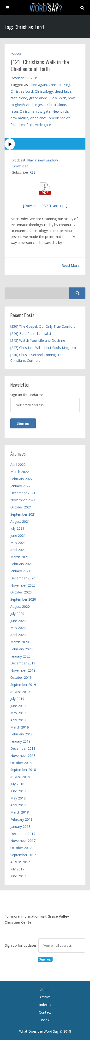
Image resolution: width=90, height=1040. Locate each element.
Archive (45, 997)
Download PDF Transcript (45, 205)
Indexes (45, 1004)
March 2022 (19, 471)
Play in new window (42, 160)
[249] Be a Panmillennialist (30, 333)
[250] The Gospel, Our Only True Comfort (42, 326)
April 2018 (18, 805)
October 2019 (21, 677)
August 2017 (20, 862)
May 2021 (18, 542)
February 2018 (21, 819)
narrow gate (40, 111)
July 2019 (17, 698)
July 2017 (17, 869)
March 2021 (19, 557)
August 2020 (20, 606)
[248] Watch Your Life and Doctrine (37, 340)
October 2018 (21, 762)
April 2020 (18, 635)
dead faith (63, 91)
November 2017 (23, 840)
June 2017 (18, 876)
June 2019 (18, 705)
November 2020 (23, 585)
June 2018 (18, 791)
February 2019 (21, 734)
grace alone (38, 98)
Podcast (17, 53)
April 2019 (18, 720)
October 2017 (21, 847)
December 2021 (22, 493)
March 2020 (19, 642)
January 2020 (20, 656)
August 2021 (20, 521)
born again (38, 84)
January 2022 (20, 486)
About (45, 989)
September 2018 (23, 769)
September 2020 (23, 599)
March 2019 (19, 727)
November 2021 (23, 500)
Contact (45, 1012)
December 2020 (22, 578)
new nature (19, 118)
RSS (33, 172)
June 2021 (18, 535)
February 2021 (21, 564)
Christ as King (59, 84)
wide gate (43, 124)
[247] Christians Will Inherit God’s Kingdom (43, 347)
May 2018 (18, 798)
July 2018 (17, 784)
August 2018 (20, 776)
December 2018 (22, 748)
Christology (44, 91)
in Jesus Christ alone (50, 104)
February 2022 (21, 479)
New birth (60, 111)
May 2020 (18, 627)
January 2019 (20, 741)
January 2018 (20, 826)
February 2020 (21, 649)
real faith (26, 124)
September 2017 (23, 855)
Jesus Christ (20, 111)
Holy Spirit (58, 98)
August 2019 (20, 691)
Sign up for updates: (21, 945)
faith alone (19, 98)
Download (20, 166)
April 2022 (18, 464)
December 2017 (22, 833)
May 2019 (18, 713)
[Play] (45, 144)
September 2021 (23, 514)
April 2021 (18, 550)
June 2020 (18, 620)
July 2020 (17, 613)
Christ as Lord (22, 91)
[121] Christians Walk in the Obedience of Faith (40, 65)
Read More (70, 265)
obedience (38, 118)
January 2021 (20, 571)
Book (45, 1020)
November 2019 (23, 670)
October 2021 (21, 507)
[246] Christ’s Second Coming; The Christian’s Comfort (36, 357)
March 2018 (19, 812)
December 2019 (22, 663)
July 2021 (17, 528)
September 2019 (23, 684)
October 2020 (21, 592)
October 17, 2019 (24, 78)
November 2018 (23, 755)
